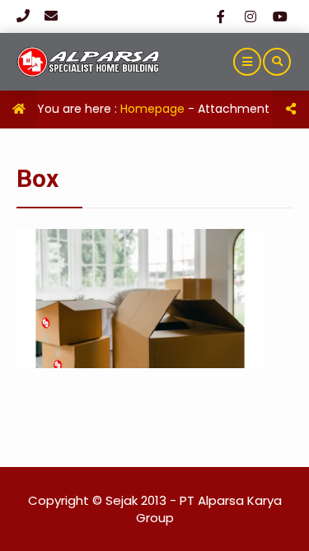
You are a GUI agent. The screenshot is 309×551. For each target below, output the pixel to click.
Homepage (152, 108)
